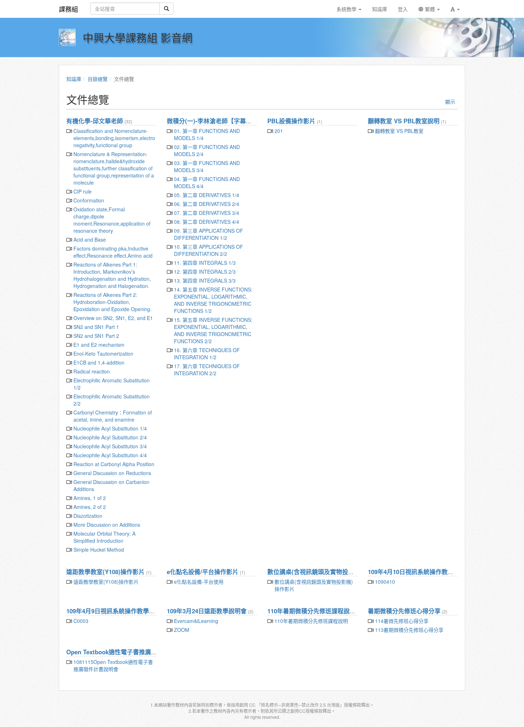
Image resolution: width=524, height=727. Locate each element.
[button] (455, 9)
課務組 (68, 9)
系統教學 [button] (347, 8)
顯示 (450, 101)
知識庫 (73, 78)
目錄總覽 (98, 78)
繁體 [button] (429, 8)
